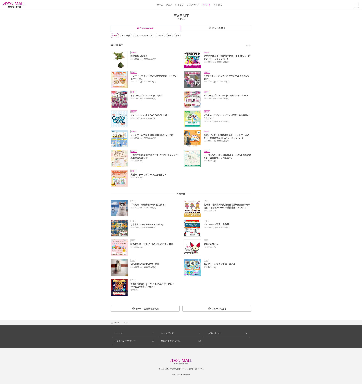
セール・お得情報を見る (147, 308)
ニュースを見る (219, 308)
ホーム (117, 323)
